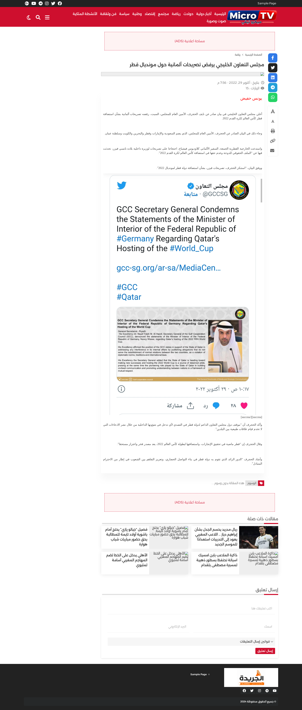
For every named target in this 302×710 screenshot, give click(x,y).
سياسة (124, 14)
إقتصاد (150, 14)
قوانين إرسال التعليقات (255, 641)
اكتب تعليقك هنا (261, 608)
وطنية (137, 14)
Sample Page (267, 3)
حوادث (188, 14)
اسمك (268, 626)
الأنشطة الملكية (85, 14)
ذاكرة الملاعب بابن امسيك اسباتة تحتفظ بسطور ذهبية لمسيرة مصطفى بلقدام (216, 560)
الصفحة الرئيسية (253, 54)
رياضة (176, 14)
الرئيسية (220, 14)
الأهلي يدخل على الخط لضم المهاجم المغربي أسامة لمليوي (126, 560)
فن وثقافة (108, 14)
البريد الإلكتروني (177, 626)
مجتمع (163, 14)
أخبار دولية (203, 14)
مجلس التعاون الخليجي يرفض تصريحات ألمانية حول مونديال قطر (197, 64)
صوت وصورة (216, 21)
